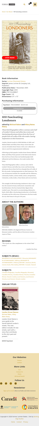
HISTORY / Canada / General (27, 264)
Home (19, 374)
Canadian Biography (8, 272)
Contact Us (19, 372)
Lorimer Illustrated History (16, 81)
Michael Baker (15, 124)
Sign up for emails (9, 390)
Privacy (25, 422)
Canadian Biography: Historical (24, 272)
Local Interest (21, 277)
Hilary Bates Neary (9, 315)
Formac (19, 360)
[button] (24, 5)
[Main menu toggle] (35, 4)
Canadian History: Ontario (21, 274)
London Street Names (10, 312)
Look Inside (9, 58)
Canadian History (7, 274)
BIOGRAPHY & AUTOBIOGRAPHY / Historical (15, 258)
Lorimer (19, 362)
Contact (19, 422)
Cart (19, 369)
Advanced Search (19, 376)
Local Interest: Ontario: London (16, 279)
